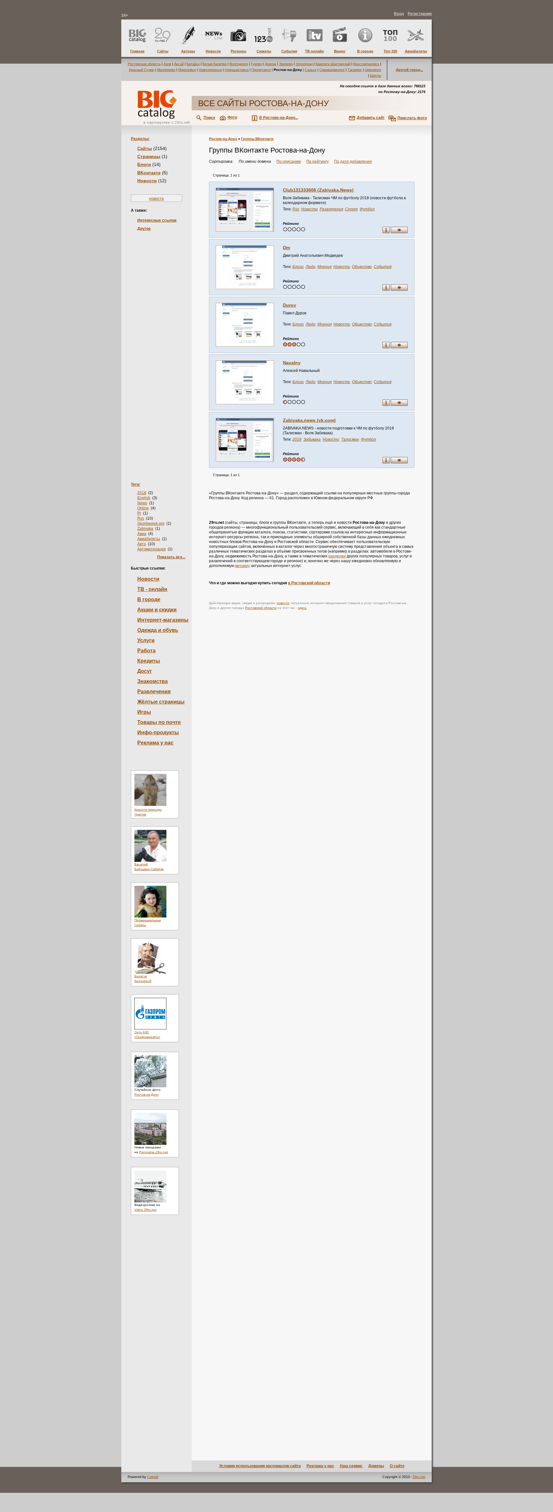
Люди (311, 266)
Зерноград (304, 64)
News (142, 503)
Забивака (312, 439)
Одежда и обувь (157, 630)
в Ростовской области (309, 583)
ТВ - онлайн (152, 589)
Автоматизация (151, 549)
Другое (144, 228)
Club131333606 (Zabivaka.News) (318, 190)
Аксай (179, 64)
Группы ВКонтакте (257, 139)
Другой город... (409, 70)
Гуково (256, 64)
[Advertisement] (156, 347)
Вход (399, 14)
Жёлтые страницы (161, 702)
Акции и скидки (157, 609)
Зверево (286, 64)
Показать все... (171, 557)
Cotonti (152, 1477)
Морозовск (187, 70)
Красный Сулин (141, 70)
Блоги (144, 164)
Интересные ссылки (156, 220)
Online (143, 508)
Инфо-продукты (158, 732)
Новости (147, 180)
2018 (141, 493)
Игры (144, 712)
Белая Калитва (215, 64)
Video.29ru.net (145, 1209)
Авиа (141, 534)
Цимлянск (373, 70)
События (382, 266)
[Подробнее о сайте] (245, 210)
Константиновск (366, 64)
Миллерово (166, 70)
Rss (140, 518)
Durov (289, 305)
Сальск (311, 70)
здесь (302, 608)
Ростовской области (260, 608)
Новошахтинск (237, 70)
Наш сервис (351, 1466)
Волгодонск (238, 64)
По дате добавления (353, 161)
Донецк (270, 64)
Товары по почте (159, 722)
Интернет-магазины (162, 620)
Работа (146, 650)
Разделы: (140, 139)
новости (156, 198)
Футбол (367, 209)
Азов (167, 64)
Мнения (324, 266)
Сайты (144, 148)
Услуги (146, 640)
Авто (141, 544)
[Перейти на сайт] (399, 230)
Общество (362, 266)
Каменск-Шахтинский (333, 64)
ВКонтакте (149, 172)
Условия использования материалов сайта (260, 1466)
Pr (139, 513)
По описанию (288, 161)
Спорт (351, 209)
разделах (337, 556)
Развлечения (154, 691)
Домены (376, 1466)
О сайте (397, 1466)
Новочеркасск (210, 70)
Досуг (144, 671)
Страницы (148, 156)
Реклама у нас (155, 742)
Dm (286, 247)
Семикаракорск (332, 70)
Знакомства (152, 681)
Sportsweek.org (150, 523)
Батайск (193, 64)
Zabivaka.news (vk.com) (309, 420)
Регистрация (420, 14)
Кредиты (148, 661)
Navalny (292, 362)
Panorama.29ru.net (153, 1152)
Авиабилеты (148, 539)
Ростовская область (144, 64)
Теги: (135, 484)
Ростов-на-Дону (146, 1094)
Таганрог (355, 70)
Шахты (375, 75)
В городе (148, 599)
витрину (242, 565)
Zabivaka (145, 528)
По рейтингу (317, 161)
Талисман (350, 439)
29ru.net (419, 1477)
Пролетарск (261, 70)
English (143, 498)
